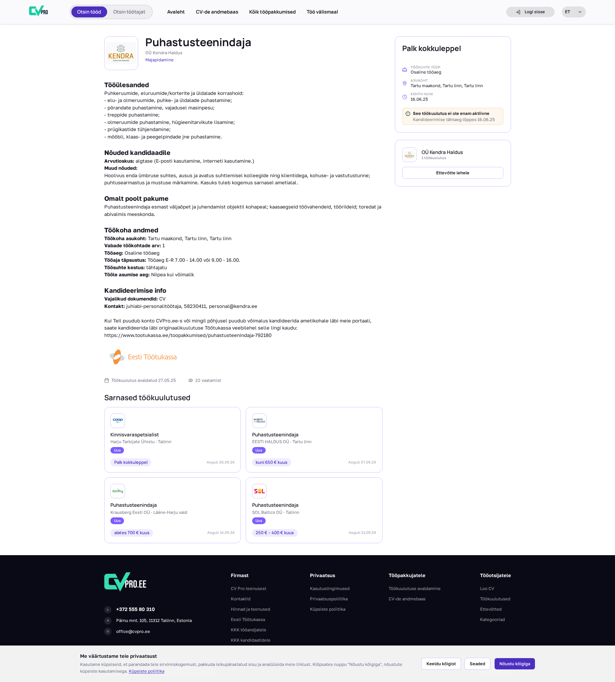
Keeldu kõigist (441, 663)
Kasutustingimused (330, 588)
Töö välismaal (322, 12)
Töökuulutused (495, 598)
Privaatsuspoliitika (329, 598)
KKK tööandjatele (248, 629)
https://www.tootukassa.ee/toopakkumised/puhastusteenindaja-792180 (188, 335)
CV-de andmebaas (217, 12)
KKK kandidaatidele (251, 640)
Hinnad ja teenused (250, 609)
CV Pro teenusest (248, 588)
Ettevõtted (491, 609)
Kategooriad (492, 619)
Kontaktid (241, 598)
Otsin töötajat (129, 11)
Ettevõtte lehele (452, 172)
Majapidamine (159, 59)
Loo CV (487, 588)
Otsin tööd (89, 11)
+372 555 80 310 (135, 609)
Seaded (477, 663)
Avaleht (176, 12)
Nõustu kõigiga (514, 663)
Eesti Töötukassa (248, 619)
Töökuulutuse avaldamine (415, 588)
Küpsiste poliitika (146, 671)
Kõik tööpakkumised (272, 12)
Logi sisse (535, 11)
